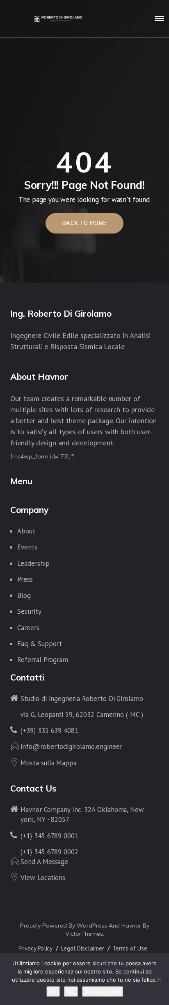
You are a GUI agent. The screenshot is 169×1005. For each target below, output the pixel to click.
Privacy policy (102, 991)
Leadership (33, 563)
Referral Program (42, 659)
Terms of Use (130, 948)
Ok (53, 991)
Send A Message (44, 861)
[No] (159, 979)
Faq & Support (39, 643)
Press (25, 579)
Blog (24, 595)
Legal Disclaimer (82, 948)
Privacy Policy (35, 948)
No (71, 991)
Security (29, 611)
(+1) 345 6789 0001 (49, 835)
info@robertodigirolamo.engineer (71, 746)
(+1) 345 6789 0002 (49, 851)
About (26, 530)
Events (27, 546)
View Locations (43, 877)
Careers (28, 627)
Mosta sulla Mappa (49, 762)
